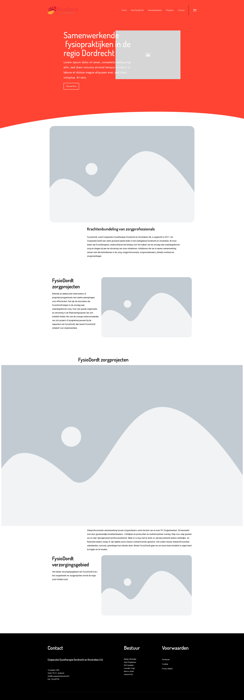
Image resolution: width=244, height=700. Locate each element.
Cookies (165, 664)
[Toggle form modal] (194, 10)
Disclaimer (166, 659)
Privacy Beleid (167, 668)
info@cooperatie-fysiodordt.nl (58, 676)
